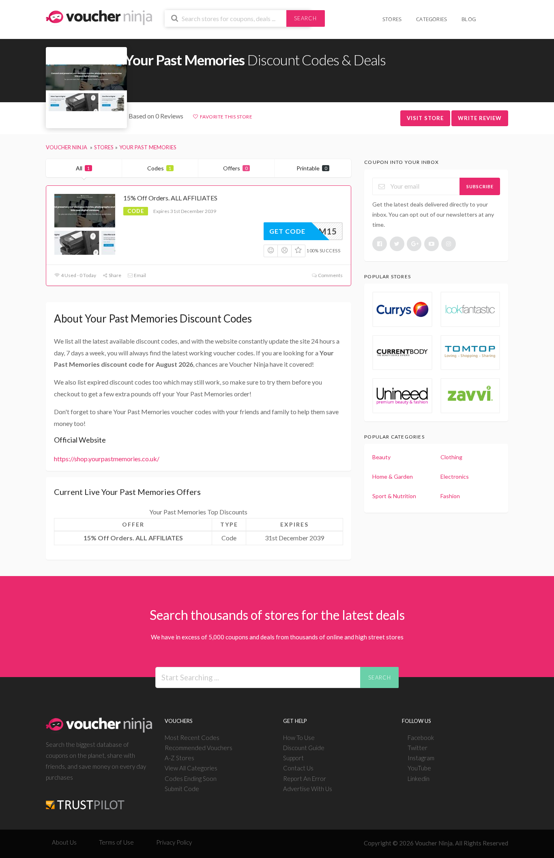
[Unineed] (402, 395)
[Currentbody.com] (402, 352)
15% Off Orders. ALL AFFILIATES (170, 198)
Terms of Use (116, 842)
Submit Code (182, 788)
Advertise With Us (307, 788)
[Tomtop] (470, 352)
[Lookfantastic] (470, 309)
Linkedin (418, 778)
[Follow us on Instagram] (448, 244)
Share (114, 275)
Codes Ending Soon (191, 778)
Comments (329, 275)
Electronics (454, 476)
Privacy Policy (174, 842)
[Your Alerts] (490, 14)
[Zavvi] (470, 395)
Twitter (417, 747)
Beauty (381, 457)
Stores (392, 19)
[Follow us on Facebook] (379, 244)
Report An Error (304, 778)
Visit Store (425, 118)
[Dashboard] (503, 14)
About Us (64, 842)
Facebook (421, 737)
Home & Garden (392, 476)
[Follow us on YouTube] (431, 244)
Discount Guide (303, 747)
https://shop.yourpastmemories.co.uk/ (106, 458)
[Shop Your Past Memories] (86, 88)
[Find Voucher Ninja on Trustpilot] (85, 798)
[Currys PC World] (402, 309)
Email (139, 275)
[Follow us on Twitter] (397, 244)
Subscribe (480, 186)
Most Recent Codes (192, 737)
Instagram (421, 757)
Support (293, 757)
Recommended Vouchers (198, 747)
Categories (431, 19)
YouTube (419, 768)
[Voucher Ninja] (99, 17)
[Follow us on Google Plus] (414, 244)
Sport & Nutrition (394, 495)
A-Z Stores (179, 757)
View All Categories (191, 768)
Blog (469, 19)
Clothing (451, 457)
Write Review (480, 118)
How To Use (299, 737)
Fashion (450, 495)
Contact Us (298, 768)
